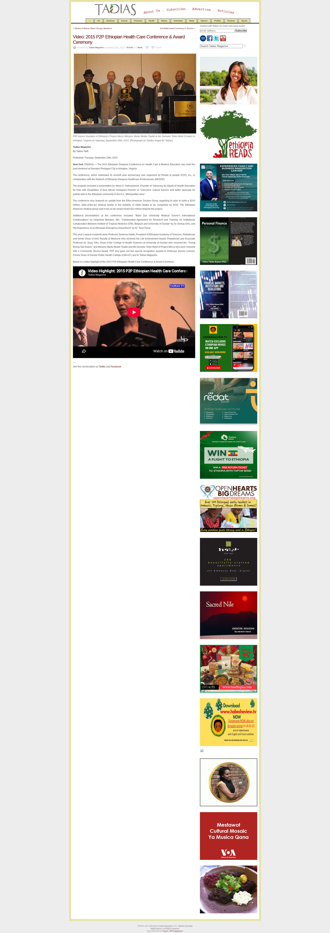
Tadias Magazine (96, 47)
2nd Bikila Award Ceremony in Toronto (176, 28)
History (164, 21)
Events (124, 21)
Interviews (178, 21)
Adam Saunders (166, 926)
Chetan (165, 931)
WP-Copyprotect (176, 931)
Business (111, 21)
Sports (244, 21)
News (191, 21)
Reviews (231, 21)
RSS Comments (172, 929)
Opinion (204, 21)
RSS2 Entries (156, 929)
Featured (138, 21)
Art (98, 21)
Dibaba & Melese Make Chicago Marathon (93, 28)
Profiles (217, 21)
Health (151, 21)
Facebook (116, 366)
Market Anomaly (185, 926)
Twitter (102, 366)
